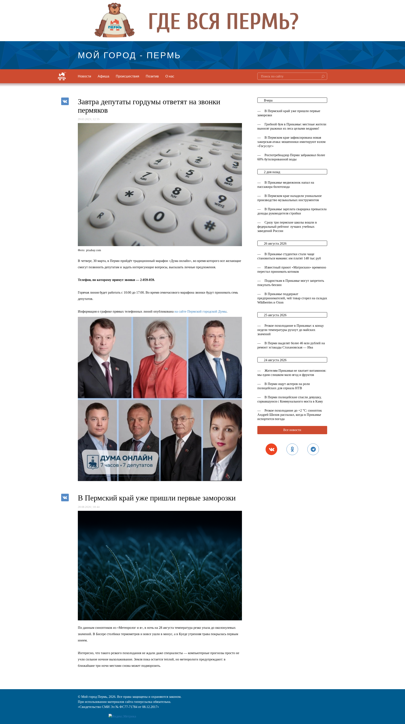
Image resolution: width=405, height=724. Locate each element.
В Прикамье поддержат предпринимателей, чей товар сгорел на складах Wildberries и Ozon (292, 298)
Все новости (292, 430)
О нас (169, 76)
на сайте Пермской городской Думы (200, 311)
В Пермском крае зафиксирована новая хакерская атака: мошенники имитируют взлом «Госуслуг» (291, 142)
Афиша (103, 76)
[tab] (271, 449)
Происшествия (127, 76)
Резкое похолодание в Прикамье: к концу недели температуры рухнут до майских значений (290, 330)
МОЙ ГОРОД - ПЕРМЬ (129, 55)
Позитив (152, 76)
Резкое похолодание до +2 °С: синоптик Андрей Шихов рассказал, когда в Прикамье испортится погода (289, 415)
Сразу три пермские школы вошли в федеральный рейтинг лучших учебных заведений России (287, 227)
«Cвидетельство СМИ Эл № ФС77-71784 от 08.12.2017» (118, 707)
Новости (84, 76)
